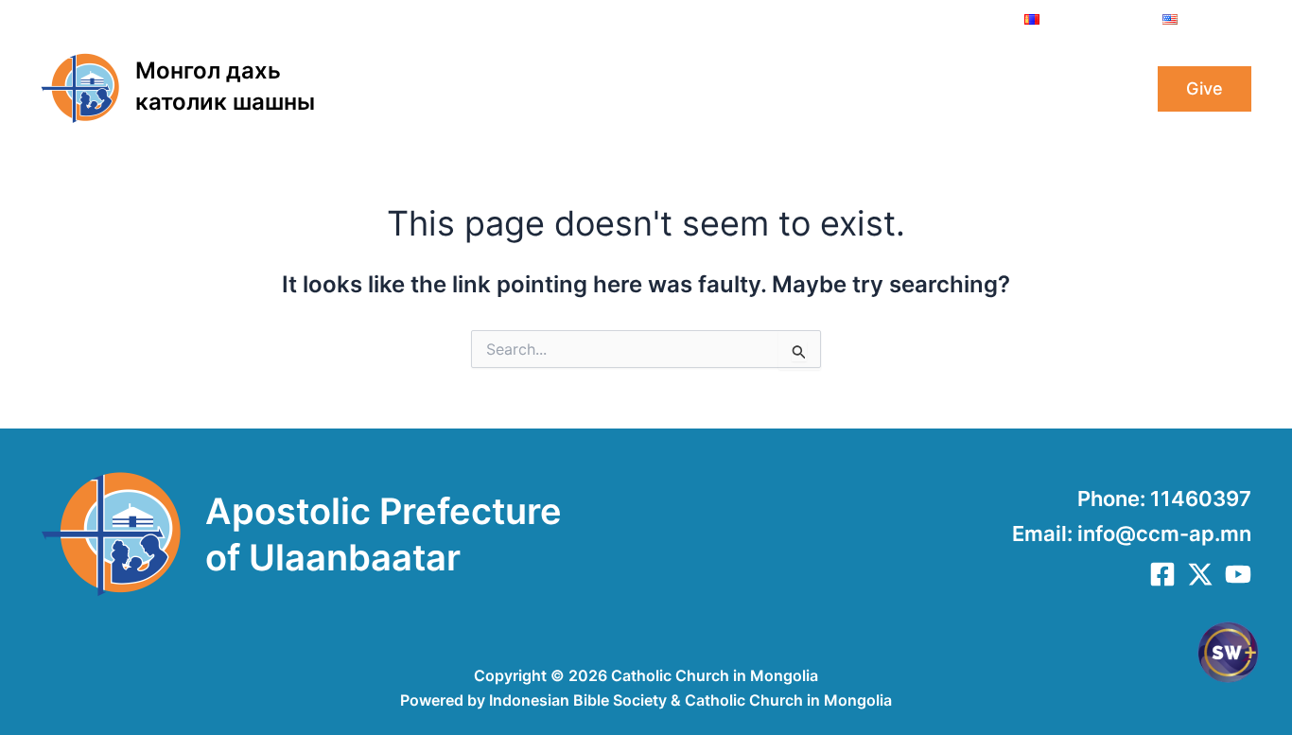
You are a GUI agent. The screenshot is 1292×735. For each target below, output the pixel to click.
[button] (501, 89)
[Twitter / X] (1200, 574)
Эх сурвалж (1060, 88)
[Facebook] (1162, 574)
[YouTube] (1238, 574)
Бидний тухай (440, 88)
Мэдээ (874, 88)
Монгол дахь (208, 70)
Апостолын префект (617, 88)
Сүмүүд (957, 88)
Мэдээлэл (780, 88)
